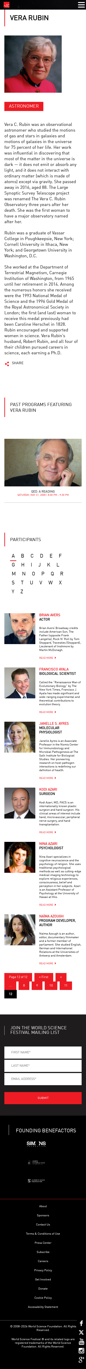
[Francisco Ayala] (19, 682)
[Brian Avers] (19, 628)
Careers (43, 1261)
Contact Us (43, 1224)
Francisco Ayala (57, 672)
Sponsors (43, 1215)
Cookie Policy (43, 1297)
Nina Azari (51, 846)
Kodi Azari (48, 792)
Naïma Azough (57, 921)
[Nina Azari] (19, 857)
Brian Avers (49, 617)
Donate (43, 1288)
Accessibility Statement (43, 1307)
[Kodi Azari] (19, 803)
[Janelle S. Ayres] (19, 737)
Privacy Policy (43, 1270)
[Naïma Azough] (19, 929)
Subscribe (43, 1252)
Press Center (43, 1243)
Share (18, 363)
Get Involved (43, 1279)
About (43, 1206)
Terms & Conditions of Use (43, 1233)
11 (65, 985)
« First (44, 977)
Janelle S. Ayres (54, 728)
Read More (46, 658)
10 (51, 985)
